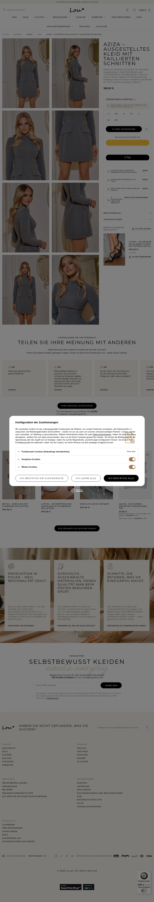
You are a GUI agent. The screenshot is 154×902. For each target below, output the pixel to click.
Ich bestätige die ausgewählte (42, 478)
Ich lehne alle (86, 478)
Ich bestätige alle (121, 478)
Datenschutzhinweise (102, 434)
